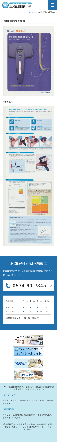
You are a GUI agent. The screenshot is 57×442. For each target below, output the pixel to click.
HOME (32, 12)
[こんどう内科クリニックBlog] (28, 344)
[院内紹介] (28, 380)
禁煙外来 (29, 387)
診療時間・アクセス (22, 389)
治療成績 (50, 387)
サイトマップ (38, 389)
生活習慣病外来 (17, 387)
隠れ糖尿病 (40, 387)
